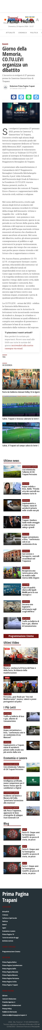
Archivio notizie (7, 941)
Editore (4, 995)
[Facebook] (14, 97)
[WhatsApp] (29, 97)
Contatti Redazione (9, 999)
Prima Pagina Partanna (10, 978)
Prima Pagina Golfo (9, 968)
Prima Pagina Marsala (10, 972)
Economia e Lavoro (8, 931)
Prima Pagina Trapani (10, 985)
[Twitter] (21, 97)
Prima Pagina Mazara (10, 975)
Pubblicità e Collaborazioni (11, 1005)
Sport (4, 928)
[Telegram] (36, 97)
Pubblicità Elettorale (9, 1012)
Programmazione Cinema (11, 951)
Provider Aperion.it (8, 1002)
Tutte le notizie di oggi (10, 937)
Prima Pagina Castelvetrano (12, 965)
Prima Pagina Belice (9, 962)
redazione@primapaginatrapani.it (14, 1015)
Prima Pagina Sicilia (9, 981)
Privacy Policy (7, 1008)
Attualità (10, 33)
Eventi (4, 924)
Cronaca (22, 33)
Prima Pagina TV (8, 934)
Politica (34, 33)
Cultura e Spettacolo (9, 918)
